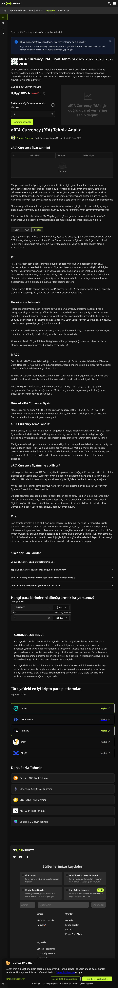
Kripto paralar (72, 925)
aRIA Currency (25, 32)
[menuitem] (3, 17)
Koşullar (36, 983)
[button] (62, 562)
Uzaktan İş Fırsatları (46, 953)
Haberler (69, 920)
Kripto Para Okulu (73, 934)
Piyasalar (50, 10)
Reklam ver (63, 10)
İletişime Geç (43, 958)
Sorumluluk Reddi (69, 983)
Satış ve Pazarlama (46, 948)
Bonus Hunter (35, 10)
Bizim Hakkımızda (45, 920)
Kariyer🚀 (41, 925)
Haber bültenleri (18, 10)
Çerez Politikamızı (65, 972)
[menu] (3, 25)
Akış (4, 10)
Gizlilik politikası (50, 983)
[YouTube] (20, 857)
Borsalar (69, 929)
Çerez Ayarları (86, 983)
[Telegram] (27, 857)
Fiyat (13, 32)
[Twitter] (14, 857)
